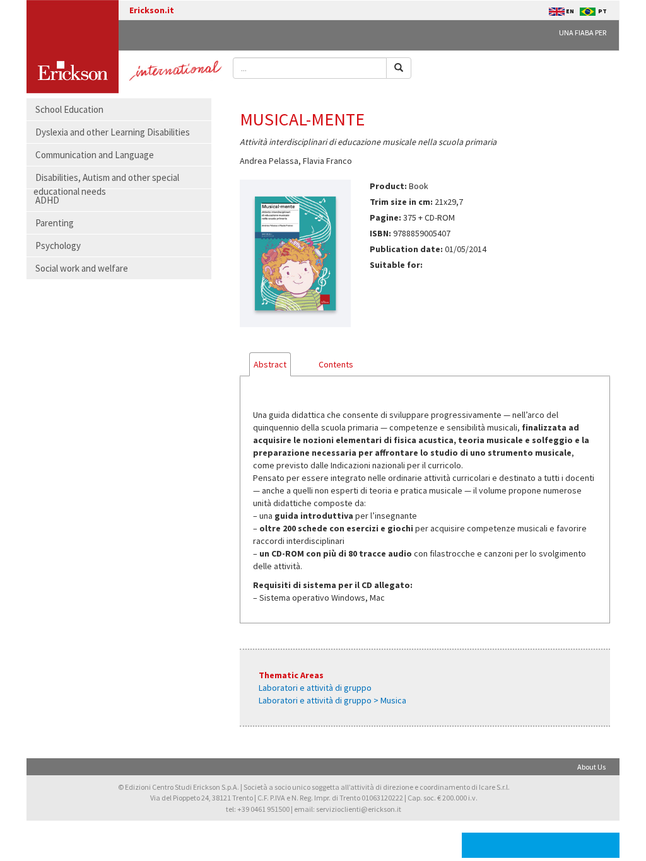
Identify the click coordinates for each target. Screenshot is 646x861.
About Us (591, 766)
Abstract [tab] (270, 364)
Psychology (58, 245)
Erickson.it (151, 10)
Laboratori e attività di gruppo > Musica (332, 700)
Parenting (54, 223)
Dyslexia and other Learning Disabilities (112, 132)
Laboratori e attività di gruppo (315, 687)
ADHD (47, 200)
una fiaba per (582, 32)
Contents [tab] (336, 364)
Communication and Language (94, 155)
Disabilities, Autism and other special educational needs (106, 184)
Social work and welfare (81, 268)
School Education (69, 109)
